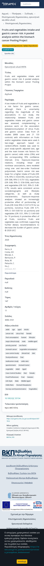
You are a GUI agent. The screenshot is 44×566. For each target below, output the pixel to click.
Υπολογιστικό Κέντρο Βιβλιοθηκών (22, 478)
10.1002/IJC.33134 (12, 398)
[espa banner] (22, 506)
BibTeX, (9, 437)
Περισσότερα (10, 273)
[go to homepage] (9, 4)
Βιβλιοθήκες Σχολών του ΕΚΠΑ (22, 473)
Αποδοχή (22, 561)
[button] (7, 329)
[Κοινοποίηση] (41, 50)
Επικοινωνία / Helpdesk (22, 482)
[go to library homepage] (22, 454)
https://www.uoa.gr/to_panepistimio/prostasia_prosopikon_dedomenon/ (21, 549)
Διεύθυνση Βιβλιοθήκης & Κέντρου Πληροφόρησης (22, 467)
